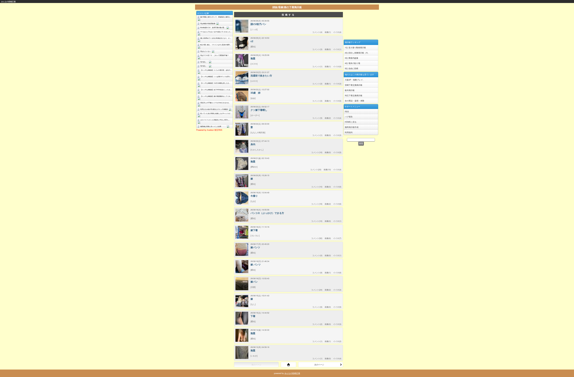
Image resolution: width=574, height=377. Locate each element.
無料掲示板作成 (351, 127)
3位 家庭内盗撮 (351, 57)
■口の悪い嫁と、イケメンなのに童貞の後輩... (215, 45)
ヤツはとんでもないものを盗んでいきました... (216, 32)
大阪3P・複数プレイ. (354, 79)
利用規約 (349, 132)
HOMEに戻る (351, 121)
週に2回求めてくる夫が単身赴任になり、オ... (215, 38)
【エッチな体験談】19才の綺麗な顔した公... (215, 83)
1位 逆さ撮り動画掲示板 (355, 47)
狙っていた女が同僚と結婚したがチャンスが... (216, 113)
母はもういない (205, 51)
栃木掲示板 (350, 90)
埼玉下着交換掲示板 (353, 95)
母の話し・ (204, 62)
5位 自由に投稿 (351, 68)
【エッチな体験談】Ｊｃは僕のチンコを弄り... (216, 76)
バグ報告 (349, 116)
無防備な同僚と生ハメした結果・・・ (213, 126)
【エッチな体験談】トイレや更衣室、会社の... (216, 70)
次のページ (319, 364)
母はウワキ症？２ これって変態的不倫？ (214, 55)
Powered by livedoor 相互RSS (209, 129)
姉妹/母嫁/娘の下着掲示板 (287, 7)
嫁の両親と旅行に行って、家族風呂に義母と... (216, 17)
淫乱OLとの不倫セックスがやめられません (214, 103)
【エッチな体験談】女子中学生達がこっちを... (216, 90)
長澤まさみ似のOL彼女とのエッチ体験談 (214, 109)
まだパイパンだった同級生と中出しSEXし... (215, 120)
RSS (347, 111)
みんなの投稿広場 (8, 1)
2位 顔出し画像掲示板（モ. (356, 52)
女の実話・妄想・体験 (354, 100)
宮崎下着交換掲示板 (353, 84)
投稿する (288, 14)
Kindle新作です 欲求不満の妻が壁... (212, 27)
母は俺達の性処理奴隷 (207, 23)
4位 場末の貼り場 (352, 63)
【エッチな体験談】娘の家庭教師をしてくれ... (216, 96)
